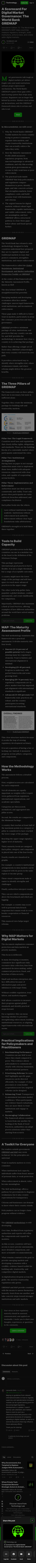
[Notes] (29, 1554)
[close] (32, 1520)
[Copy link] (6, 1554)
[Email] (21, 1554)
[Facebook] (13, 1554)
